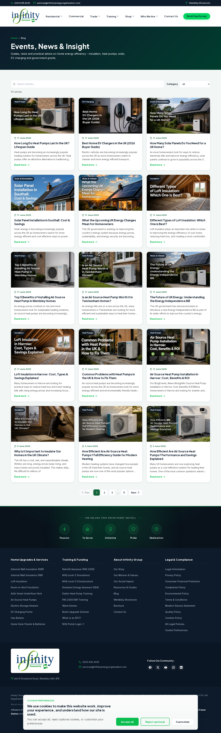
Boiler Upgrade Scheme (75, 611)
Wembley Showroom (199, 3)
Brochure (119, 605)
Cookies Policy (173, 617)
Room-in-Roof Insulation (25, 587)
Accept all (127, 721)
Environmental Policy (177, 593)
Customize (182, 721)
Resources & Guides (125, 587)
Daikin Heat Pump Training (77, 593)
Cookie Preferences (176, 630)
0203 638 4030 (22, 3)
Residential (53, 16)
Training (111, 16)
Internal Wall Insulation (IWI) (27, 575)
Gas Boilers (17, 617)
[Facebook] (150, 667)
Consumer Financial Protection (182, 581)
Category (172, 84)
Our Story (119, 569)
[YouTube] (166, 667)
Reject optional (155, 721)
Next (133, 492)
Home (14, 38)
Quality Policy (173, 611)
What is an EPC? (71, 617)
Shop (128, 16)
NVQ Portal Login (72, 624)
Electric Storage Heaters (24, 605)
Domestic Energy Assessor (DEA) (80, 587)
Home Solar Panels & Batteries (28, 624)
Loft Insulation (19, 581)
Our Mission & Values (126, 575)
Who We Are (148, 16)
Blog (116, 593)
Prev (87, 492)
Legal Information (175, 569)
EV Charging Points (22, 611)
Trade (93, 16)
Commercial (76, 16)
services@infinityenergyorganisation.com (58, 3)
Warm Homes (69, 605)
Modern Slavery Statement (180, 605)
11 (124, 492)
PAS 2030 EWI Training (75, 599)
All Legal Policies (174, 624)
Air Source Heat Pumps (24, 599)
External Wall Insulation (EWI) (27, 569)
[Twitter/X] (158, 667)
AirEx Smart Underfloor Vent (26, 593)
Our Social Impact (124, 581)
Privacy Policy (173, 575)
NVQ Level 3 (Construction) (77, 581)
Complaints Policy (175, 587)
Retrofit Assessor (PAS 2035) (78, 569)
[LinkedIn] (181, 667)
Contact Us (171, 16)
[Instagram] (173, 667)
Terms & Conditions (176, 599)
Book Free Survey (197, 16)
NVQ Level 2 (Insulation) (76, 575)
